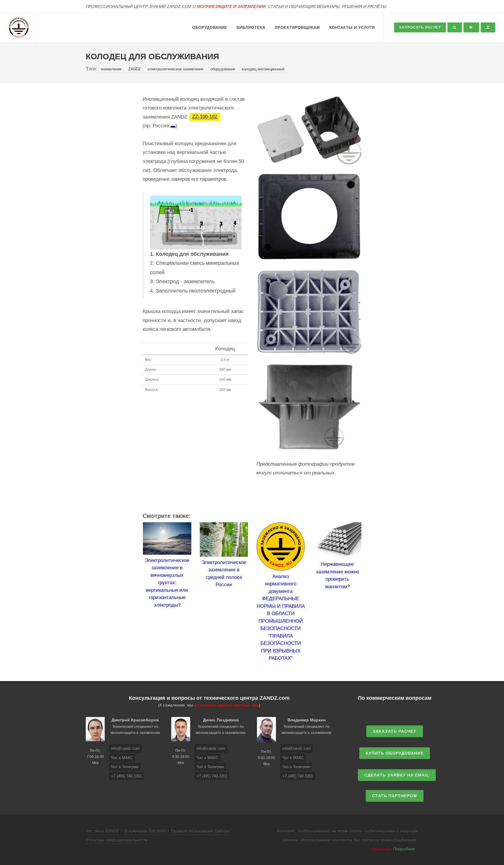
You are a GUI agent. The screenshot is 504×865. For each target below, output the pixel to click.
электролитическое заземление (176, 69)
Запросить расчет (420, 27)
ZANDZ (134, 69)
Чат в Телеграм (125, 767)
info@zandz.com (125, 748)
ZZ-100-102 (204, 117)
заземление (111, 69)
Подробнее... (405, 849)
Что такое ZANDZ (102, 831)
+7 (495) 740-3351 (126, 776)
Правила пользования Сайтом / (201, 831)
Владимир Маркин (307, 720)
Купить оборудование (395, 753)
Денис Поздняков (221, 720)
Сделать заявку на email (396, 775)
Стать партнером (394, 795)
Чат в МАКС (122, 758)
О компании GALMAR (145, 831)
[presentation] (137, 592)
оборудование (222, 69)
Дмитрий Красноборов (135, 720)
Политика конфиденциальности (117, 840)
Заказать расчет (394, 731)
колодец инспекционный (263, 69)
